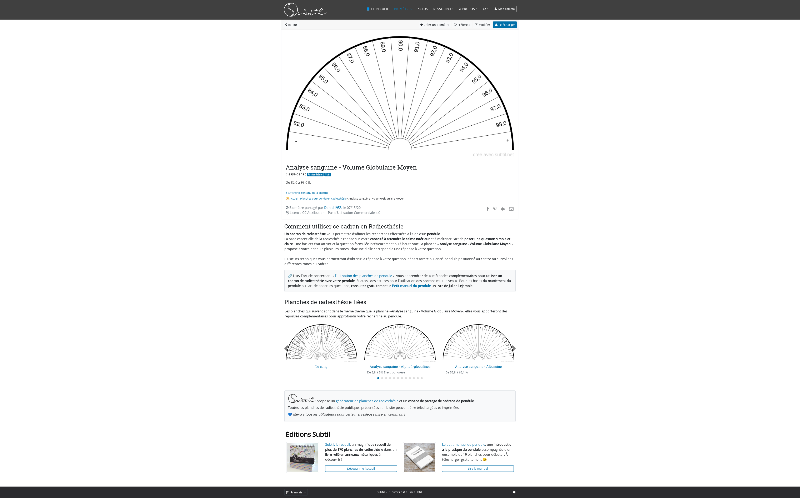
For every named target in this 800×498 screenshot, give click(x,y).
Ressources (443, 9)
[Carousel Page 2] (382, 378)
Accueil (294, 198)
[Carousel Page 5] (394, 378)
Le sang (321, 366)
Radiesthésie (315, 174)
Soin (327, 174)
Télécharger (506, 25)
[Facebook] (488, 209)
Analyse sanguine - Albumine (478, 366)
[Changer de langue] (485, 9)
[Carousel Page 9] (410, 378)
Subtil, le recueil (337, 444)
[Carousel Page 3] (386, 378)
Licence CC (334, 212)
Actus (423, 9)
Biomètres (403, 9)
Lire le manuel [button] (478, 469)
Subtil (381, 492)
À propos (467, 9)
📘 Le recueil (377, 9)
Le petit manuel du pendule (463, 444)
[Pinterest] (495, 209)
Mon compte (506, 8)
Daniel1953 (333, 207)
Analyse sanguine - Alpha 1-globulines (400, 366)
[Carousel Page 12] (422, 378)
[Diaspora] (502, 209)
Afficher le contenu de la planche (308, 193)
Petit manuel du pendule (411, 285)
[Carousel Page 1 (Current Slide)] (378, 378)
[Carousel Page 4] (390, 378)
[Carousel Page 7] (402, 378)
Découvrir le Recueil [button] (361, 469)
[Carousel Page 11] (418, 378)
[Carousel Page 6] (398, 378)
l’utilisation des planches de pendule (363, 275)
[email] (511, 209)
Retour (292, 25)
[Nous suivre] (514, 492)
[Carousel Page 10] (414, 378)
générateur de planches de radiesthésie (367, 401)
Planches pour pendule (314, 198)
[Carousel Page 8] (406, 378)
